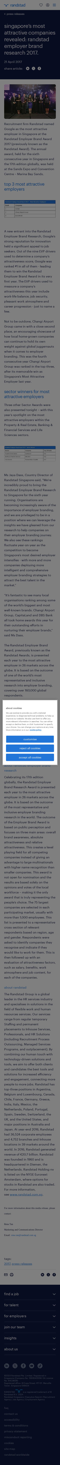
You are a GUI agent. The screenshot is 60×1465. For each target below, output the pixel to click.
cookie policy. (36, 730)
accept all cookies (30, 757)
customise (30, 739)
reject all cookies (30, 748)
